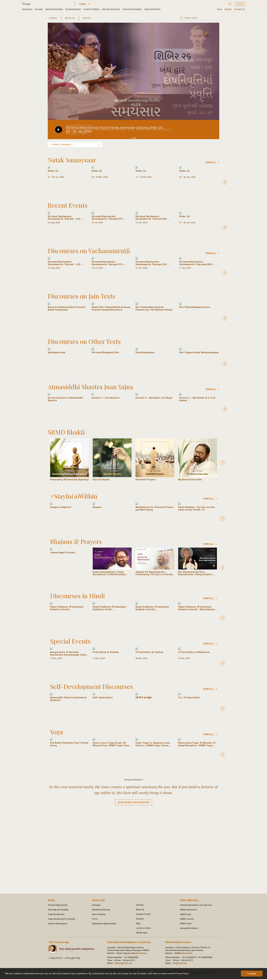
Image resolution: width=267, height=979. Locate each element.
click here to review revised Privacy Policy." (169, 973)
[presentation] (224, 182)
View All (211, 162)
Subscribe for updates (134, 802)
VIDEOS (53, 18)
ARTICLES (70, 18)
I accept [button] (252, 973)
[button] (190, 973)
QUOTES (87, 18)
